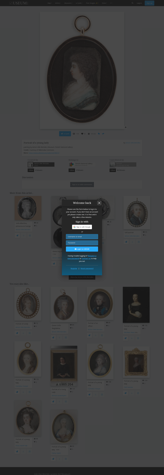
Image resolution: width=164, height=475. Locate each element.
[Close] (99, 203)
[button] (82, 227)
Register (74, 268)
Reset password (87, 268)
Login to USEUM (82, 249)
